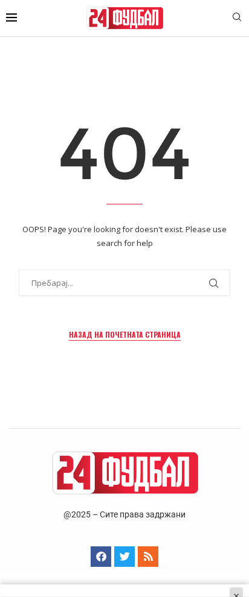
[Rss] (148, 556)
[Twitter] (124, 556)
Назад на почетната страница (125, 334)
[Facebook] (101, 556)
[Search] (237, 18)
